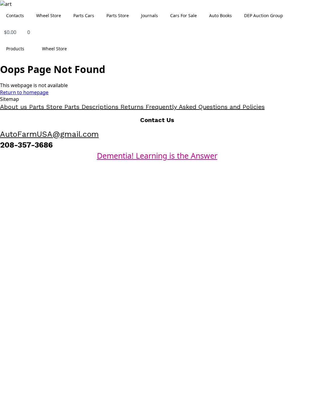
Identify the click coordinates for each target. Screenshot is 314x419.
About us (14, 106)
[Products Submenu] (30, 48)
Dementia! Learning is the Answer (157, 155)
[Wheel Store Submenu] (72, 48)
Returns (133, 106)
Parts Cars (83, 15)
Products (15, 49)
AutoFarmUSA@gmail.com (49, 134)
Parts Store (117, 15)
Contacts (15, 15)
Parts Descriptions (92, 106)
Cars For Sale (183, 15)
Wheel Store (48, 15)
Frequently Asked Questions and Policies (205, 106)
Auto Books (220, 15)
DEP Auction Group (263, 15)
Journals (149, 15)
